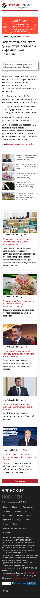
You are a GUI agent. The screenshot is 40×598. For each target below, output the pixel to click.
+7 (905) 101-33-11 (9, 576)
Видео (19, 520)
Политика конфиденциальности (15, 528)
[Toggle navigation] (5, 13)
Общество (15, 507)
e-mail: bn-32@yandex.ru (19, 578)
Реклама (16, 524)
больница (9, 144)
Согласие (6, 532)
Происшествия (28, 507)
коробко (31, 144)
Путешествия (8, 520)
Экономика (7, 511)
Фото (27, 520)
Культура (20, 515)
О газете (6, 524)
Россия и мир (8, 515)
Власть (5, 507)
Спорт (29, 515)
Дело (26, 511)
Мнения (18, 511)
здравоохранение (20, 144)
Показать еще (20, 481)
